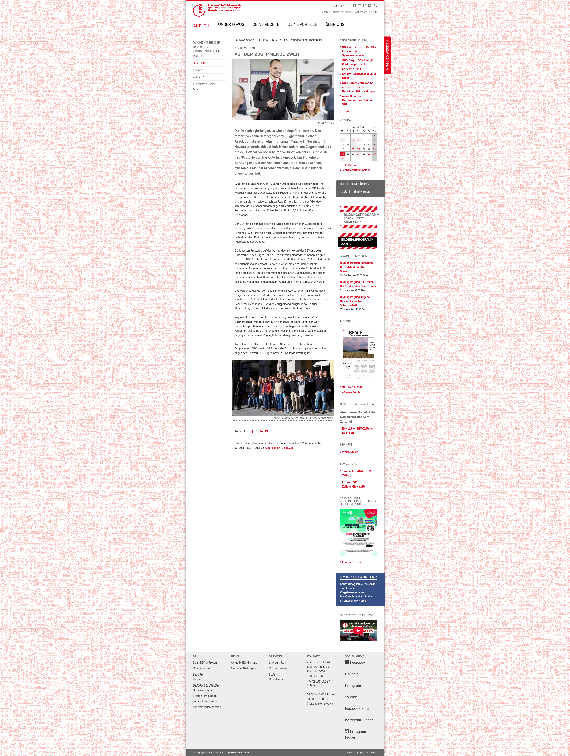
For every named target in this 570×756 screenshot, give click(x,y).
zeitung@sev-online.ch (279, 447)
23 (374, 149)
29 (369, 154)
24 (342, 154)
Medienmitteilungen (243, 668)
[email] (266, 431)
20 (358, 149)
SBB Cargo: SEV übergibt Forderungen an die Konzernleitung (358, 64)
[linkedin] (261, 431)
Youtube (351, 697)
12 (353, 145)
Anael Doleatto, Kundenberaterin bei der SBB (357, 100)
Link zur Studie (351, 562)
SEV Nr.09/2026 (352, 387)
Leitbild (197, 679)
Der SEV (198, 673)
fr (343, 5)
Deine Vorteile (302, 25)
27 (358, 154)
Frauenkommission (205, 696)
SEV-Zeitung (202, 63)
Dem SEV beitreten (205, 662)
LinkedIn (351, 674)
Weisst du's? (350, 452)
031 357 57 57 (321, 680)
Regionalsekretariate (206, 684)
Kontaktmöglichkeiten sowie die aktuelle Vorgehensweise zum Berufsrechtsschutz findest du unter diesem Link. (357, 592)
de (335, 5)
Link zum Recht (279, 662)
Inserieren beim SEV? (205, 87)
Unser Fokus (231, 25)
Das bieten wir (202, 668)
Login (373, 12)
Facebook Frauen (359, 709)
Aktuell (201, 26)
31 (343, 159)
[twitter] (257, 431)
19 (353, 149)
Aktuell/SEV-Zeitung (244, 662)
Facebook (357, 663)
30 (374, 154)
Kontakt (360, 12)
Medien (347, 12)
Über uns (335, 25)
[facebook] (252, 431)
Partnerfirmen (278, 668)
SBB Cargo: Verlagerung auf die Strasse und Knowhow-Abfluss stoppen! (359, 87)
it (349, 5)
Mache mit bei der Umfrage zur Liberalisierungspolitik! (207, 49)
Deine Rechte (265, 25)
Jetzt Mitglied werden (356, 191)
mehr (347, 111)
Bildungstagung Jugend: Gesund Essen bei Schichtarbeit (355, 301)
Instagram (353, 686)
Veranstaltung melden (356, 170)
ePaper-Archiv (351, 392)
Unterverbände (202, 690)
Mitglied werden (387, 55)
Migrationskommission (207, 707)
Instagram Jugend (359, 720)
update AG (364, 753)
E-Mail (311, 685)
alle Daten (349, 165)
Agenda (198, 77)
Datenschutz (244, 753)
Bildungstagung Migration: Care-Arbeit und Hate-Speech (357, 267)
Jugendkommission (205, 701)
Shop (336, 12)
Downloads (276, 679)
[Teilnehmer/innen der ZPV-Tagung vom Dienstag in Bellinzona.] (283, 415)
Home (326, 12)
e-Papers (200, 70)
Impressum (231, 753)
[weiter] (374, 127)
